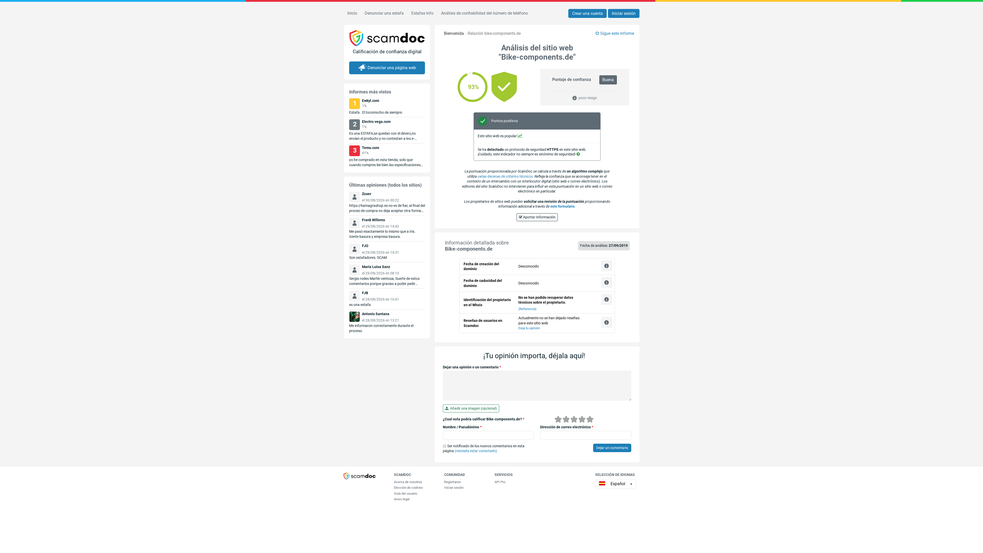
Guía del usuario (405, 493)
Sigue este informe (617, 33)
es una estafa (360, 305)
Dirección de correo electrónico (566, 427)
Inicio (352, 13)
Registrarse (452, 482)
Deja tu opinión (529, 328)
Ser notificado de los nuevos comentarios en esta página (484, 448)
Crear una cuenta (587, 13)
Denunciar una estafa (384, 13)
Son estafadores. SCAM (368, 258)
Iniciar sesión (624, 13)
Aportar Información (538, 217)
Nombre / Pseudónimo (462, 427)
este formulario (562, 206)
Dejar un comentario (612, 448)
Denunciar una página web (392, 67)
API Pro (500, 482)
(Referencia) (527, 309)
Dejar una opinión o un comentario (472, 367)
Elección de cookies (408, 488)
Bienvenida (454, 33)
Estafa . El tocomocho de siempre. (376, 112)
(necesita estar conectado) (476, 451)
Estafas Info (422, 13)
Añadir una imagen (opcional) (472, 408)
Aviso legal (402, 499)
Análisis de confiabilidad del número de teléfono (484, 13)
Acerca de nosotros (408, 482)
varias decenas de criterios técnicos (505, 176)
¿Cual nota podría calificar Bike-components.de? (483, 419)
